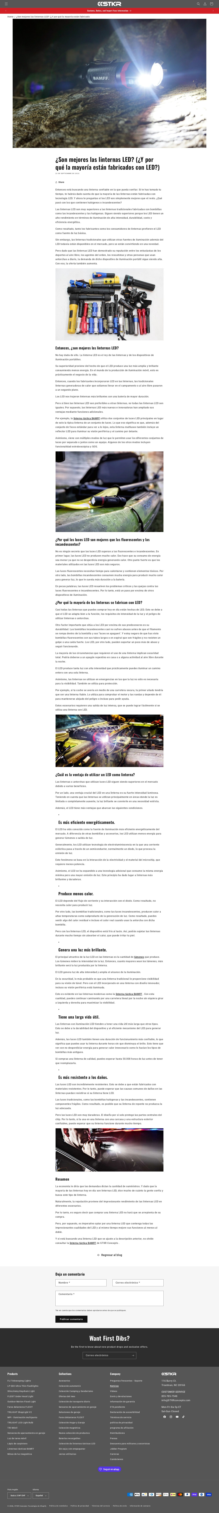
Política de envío (120, 1506)
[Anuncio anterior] (6, 11)
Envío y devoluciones (121, 1396)
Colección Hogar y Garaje (72, 1422)
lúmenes (139, 956)
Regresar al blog (111, 1255)
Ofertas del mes (67, 1396)
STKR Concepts (20, 1506)
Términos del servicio (101, 1506)
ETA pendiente (117, 1407)
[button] (6, 4)
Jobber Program (118, 1449)
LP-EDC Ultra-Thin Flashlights (22, 1386)
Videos (113, 1391)
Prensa (113, 1438)
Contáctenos (116, 1459)
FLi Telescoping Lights (19, 1381)
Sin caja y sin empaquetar (72, 1449)
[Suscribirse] (133, 1355)
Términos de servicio (121, 1417)
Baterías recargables (69, 1438)
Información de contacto (140, 1506)
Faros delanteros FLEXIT (20, 1407)
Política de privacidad (80, 1506)
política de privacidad (121, 1422)
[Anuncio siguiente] (213, 11)
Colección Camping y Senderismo (76, 1391)
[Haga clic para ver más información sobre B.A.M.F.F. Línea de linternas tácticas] (109, 531)
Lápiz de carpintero (17, 1443)
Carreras (114, 1454)
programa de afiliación (121, 1428)
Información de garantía (122, 1402)
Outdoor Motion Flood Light (21, 1402)
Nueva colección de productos (74, 1433)
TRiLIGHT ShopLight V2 (19, 1412)
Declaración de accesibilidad (125, 1412)
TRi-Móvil (12, 1428)
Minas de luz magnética (19, 1454)
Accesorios (64, 1381)
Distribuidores (117, 1433)
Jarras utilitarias (67, 1454)
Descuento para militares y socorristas (130, 1443)
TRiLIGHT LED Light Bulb (20, 1422)
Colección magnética (69, 1428)
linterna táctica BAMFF (87, 418)
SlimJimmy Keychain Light (21, 1391)
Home (10, 16)
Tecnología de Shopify (37, 1506)
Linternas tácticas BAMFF (20, 1449)
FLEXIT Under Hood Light (20, 1396)
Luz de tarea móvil (17, 1438)
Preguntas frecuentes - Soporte (126, 1381)
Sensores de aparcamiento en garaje (26, 1433)
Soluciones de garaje (69, 1412)
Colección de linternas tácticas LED (77, 1443)
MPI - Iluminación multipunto (22, 1417)
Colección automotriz (70, 1386)
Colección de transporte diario (74, 1402)
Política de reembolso (58, 1506)
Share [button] (61, 182)
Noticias (114, 1386)
